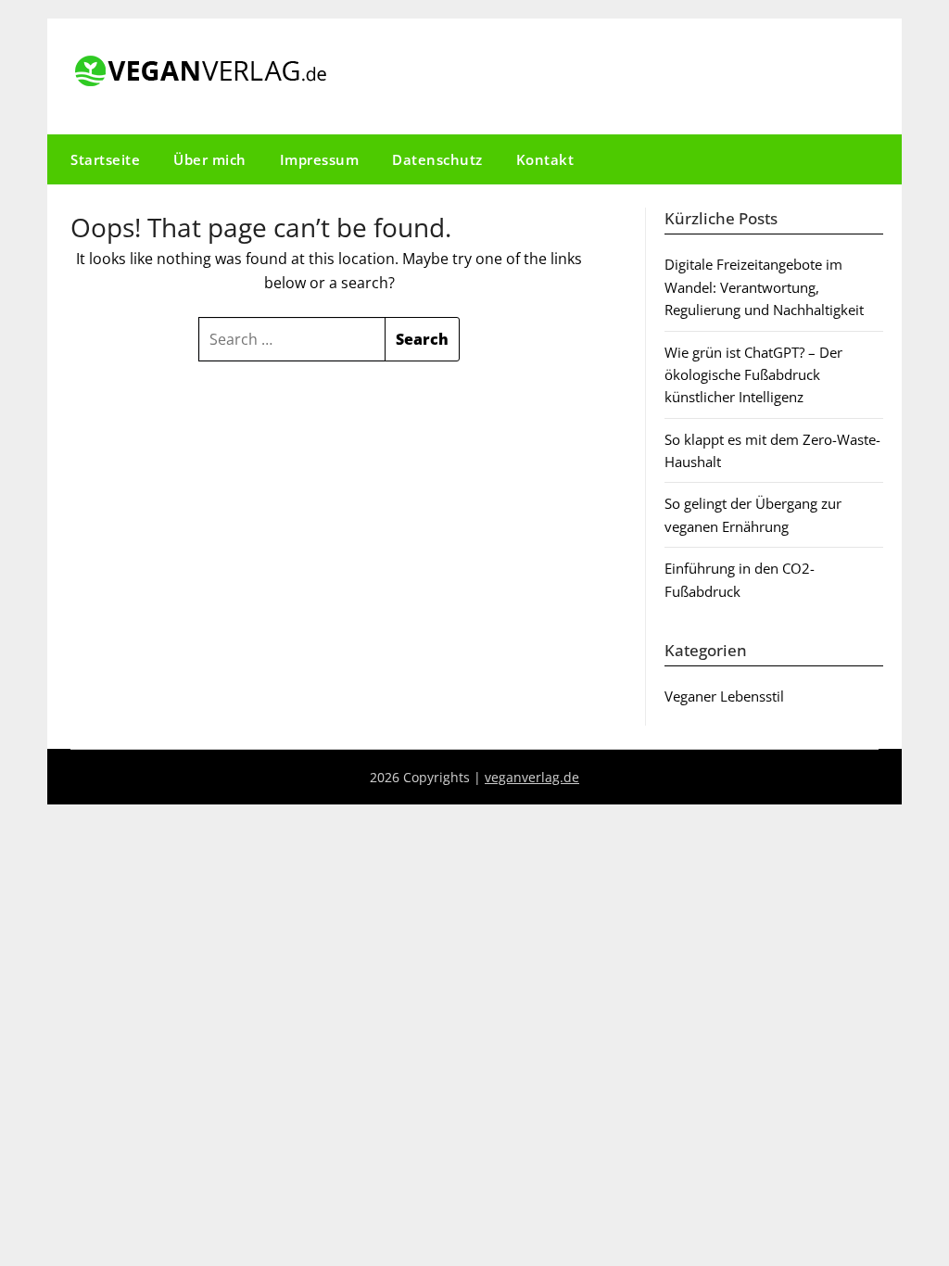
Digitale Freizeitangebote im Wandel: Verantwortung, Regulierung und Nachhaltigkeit (764, 287)
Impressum (320, 159)
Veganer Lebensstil (724, 696)
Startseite (105, 159)
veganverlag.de (532, 777)
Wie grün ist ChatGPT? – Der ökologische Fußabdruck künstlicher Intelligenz (753, 375)
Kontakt (545, 159)
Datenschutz (437, 159)
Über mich (210, 159)
